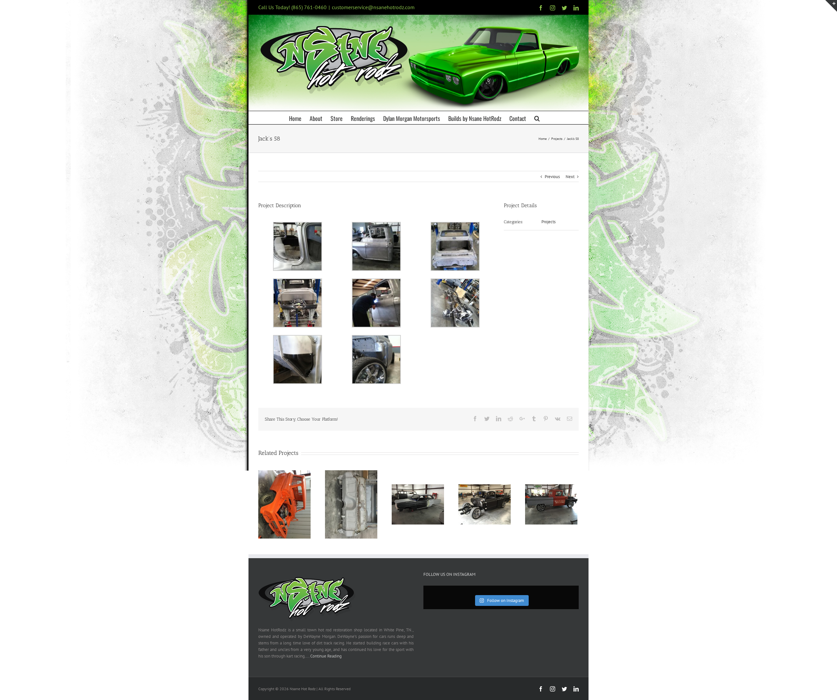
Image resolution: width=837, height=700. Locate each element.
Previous (552, 176)
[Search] (537, 117)
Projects (548, 222)
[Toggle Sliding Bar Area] (831, 6)
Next (570, 176)
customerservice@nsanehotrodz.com (373, 7)
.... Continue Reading (323, 656)
